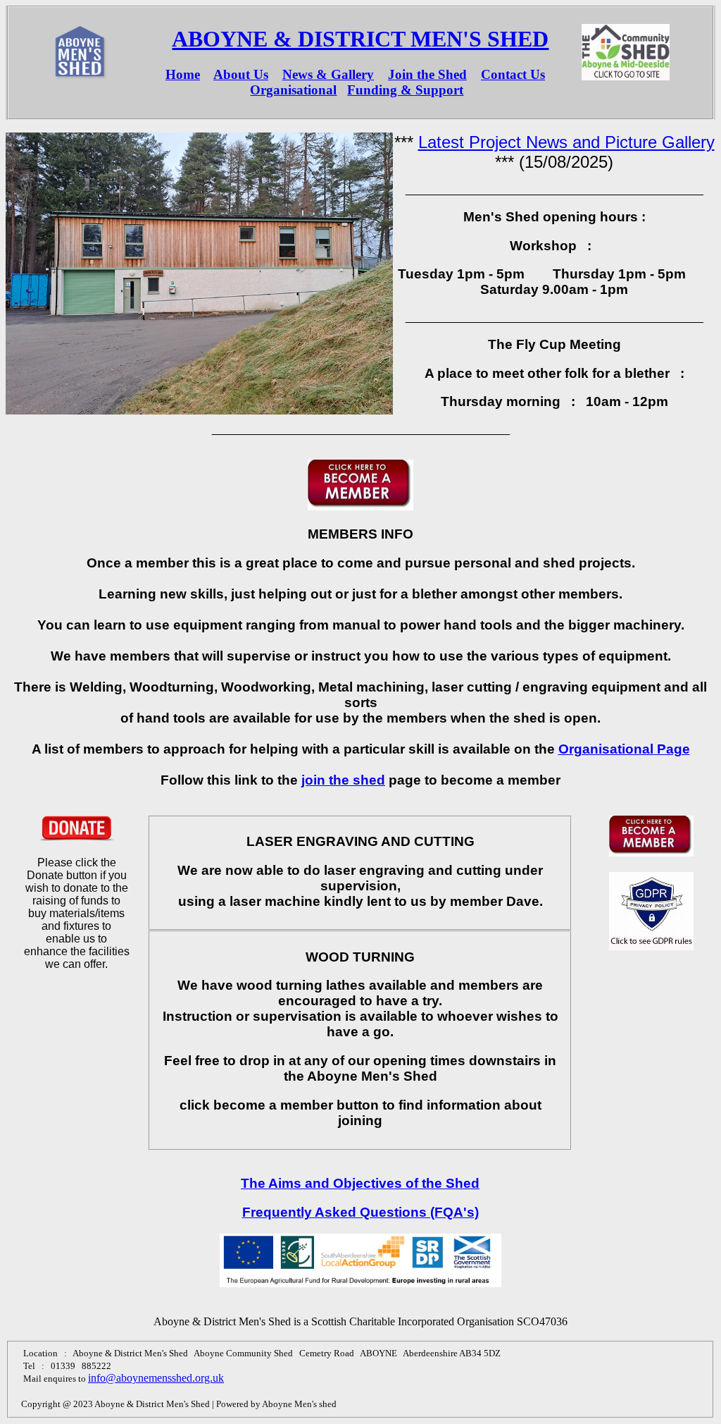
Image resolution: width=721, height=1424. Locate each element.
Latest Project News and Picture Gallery (566, 142)
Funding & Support (405, 89)
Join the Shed (427, 74)
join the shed (343, 780)
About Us (240, 74)
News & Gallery (328, 74)
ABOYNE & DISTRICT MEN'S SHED (360, 38)
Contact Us (513, 74)
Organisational (293, 89)
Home (182, 74)
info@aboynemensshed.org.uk (156, 1378)
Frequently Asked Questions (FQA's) (360, 1212)
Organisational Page (624, 749)
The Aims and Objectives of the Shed (360, 1183)
